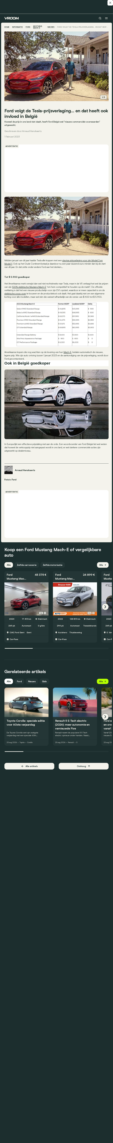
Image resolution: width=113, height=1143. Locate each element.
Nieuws (32, 681)
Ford (28, 27)
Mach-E (67, 352)
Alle (9, 565)
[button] (26, 576)
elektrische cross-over (15, 293)
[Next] (105, 606)
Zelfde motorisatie (52, 565)
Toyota (22, 742)
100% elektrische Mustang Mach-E (29, 287)
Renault (71, 742)
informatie (17, 27)
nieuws (51, 27)
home (7, 27)
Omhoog (81, 766)
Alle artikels (31, 766)
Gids (44, 681)
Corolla (30, 742)
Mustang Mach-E (37, 27)
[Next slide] (45, 613)
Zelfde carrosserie (26, 565)
